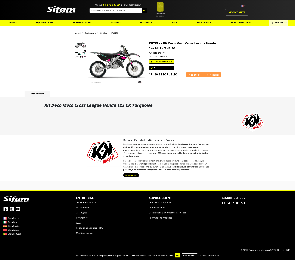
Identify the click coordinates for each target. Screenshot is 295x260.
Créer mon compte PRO (163, 61)
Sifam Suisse (13, 230)
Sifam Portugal (14, 234)
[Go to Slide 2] (80, 54)
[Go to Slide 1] (80, 45)
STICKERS (114, 33)
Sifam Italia (12, 222)
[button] (116, 63)
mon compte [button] (237, 12)
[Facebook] (5, 209)
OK (177, 255)
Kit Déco (103, 33)
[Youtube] (17, 209)
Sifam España (13, 226)
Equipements (90, 33)
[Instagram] (11, 209)
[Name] (144, 10)
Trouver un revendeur (162, 68)
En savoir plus (131, 175)
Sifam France (13, 218)
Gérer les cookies (189, 255)
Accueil (78, 33)
